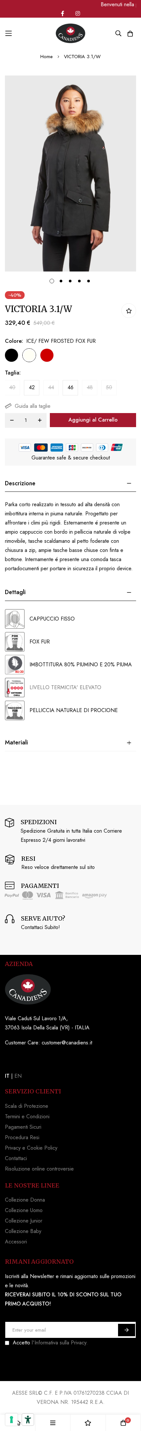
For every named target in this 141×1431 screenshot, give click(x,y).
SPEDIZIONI (39, 822)
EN (18, 1076)
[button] (50, 280)
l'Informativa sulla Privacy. (60, 1342)
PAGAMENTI (40, 886)
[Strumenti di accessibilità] (28, 1419)
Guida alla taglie (32, 406)
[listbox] (65, 357)
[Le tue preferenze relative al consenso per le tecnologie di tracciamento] (11, 1419)
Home (46, 56)
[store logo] (70, 33)
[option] (11, 355)
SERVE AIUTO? (43, 918)
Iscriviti (126, 1330)
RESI (28, 858)
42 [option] (32, 387)
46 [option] (70, 387)
